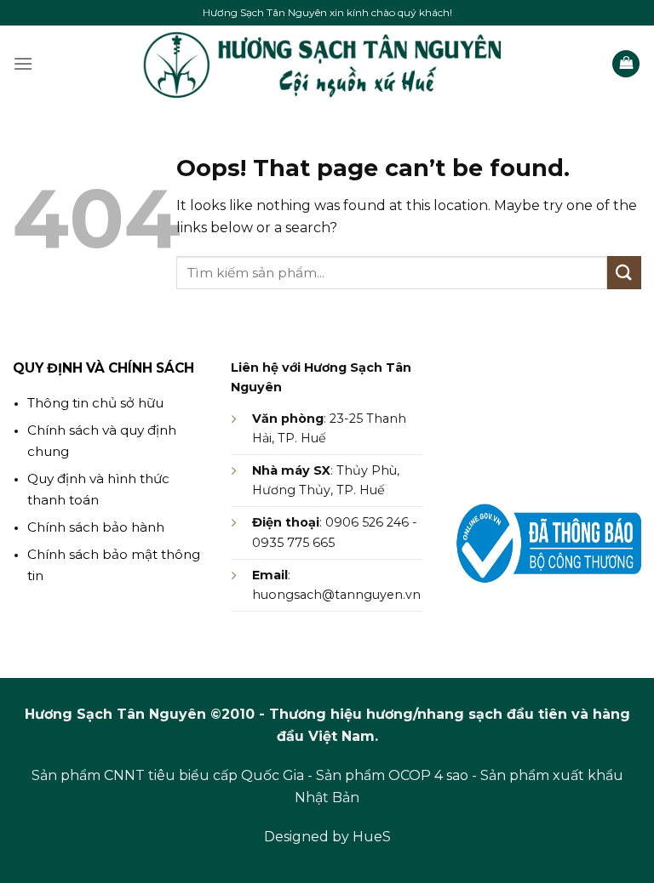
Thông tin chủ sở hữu (95, 403)
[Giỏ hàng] (626, 64)
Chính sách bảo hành (95, 527)
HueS (372, 837)
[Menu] (23, 63)
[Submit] (624, 272)
